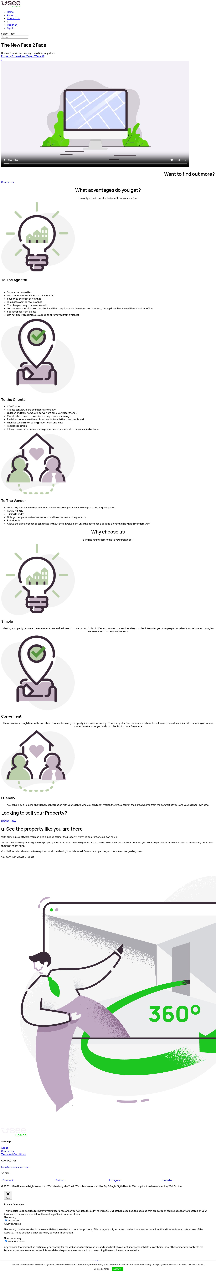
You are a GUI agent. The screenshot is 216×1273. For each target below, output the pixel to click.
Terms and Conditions (13, 1154)
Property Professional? (14, 56)
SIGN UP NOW (8, 821)
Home (10, 12)
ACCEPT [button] (117, 1269)
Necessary (13, 1220)
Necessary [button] (10, 1217)
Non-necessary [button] (12, 1238)
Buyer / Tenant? (35, 56)
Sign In (10, 28)
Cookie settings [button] (101, 1268)
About (10, 15)
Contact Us (13, 18)
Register (12, 24)
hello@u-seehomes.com (15, 1167)
